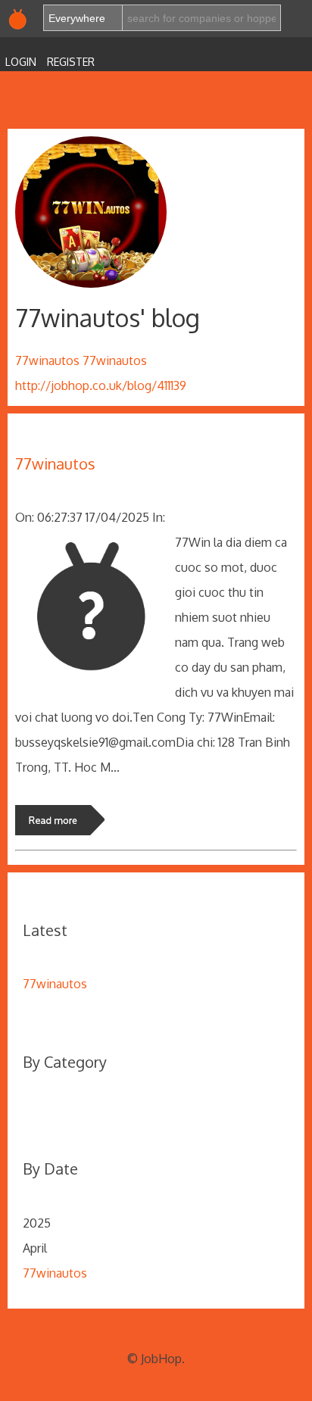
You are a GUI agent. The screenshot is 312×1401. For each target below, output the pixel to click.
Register (71, 61)
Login (20, 61)
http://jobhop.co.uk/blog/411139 (100, 385)
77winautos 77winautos (81, 360)
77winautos (55, 463)
